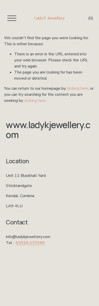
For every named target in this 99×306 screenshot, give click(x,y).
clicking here (77, 88)
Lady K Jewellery (49, 18)
